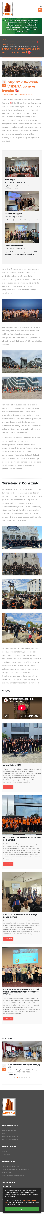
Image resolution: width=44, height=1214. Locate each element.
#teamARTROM (22, 94)
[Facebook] (3, 1186)
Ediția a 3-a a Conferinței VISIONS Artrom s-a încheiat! (24, 1066)
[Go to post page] (22, 1051)
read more (11, 1074)
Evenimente (6, 1154)
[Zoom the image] (22, 300)
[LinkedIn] (10, 1186)
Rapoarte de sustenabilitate (10, 1136)
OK (22, 1209)
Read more (8, 787)
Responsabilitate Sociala (9, 1130)
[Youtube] (7, 1186)
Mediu (4, 1133)
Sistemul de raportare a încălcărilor (13, 1175)
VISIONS (11, 94)
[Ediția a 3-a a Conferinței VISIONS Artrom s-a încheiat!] (22, 815)
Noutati (6, 94)
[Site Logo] (7, 9)
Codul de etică (6, 1172)
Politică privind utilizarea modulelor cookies (15, 1169)
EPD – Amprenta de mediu (10, 1139)
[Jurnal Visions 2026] (22, 743)
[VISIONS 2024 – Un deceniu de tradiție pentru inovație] (22, 892)
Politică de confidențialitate (10, 1166)
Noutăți (4, 1151)
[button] (41, 6)
